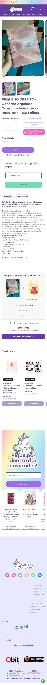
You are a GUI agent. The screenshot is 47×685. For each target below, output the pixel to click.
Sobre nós (37, 585)
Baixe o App (9, 14)
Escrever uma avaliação (23, 336)
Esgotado (23, 310)
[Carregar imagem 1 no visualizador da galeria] (9, 89)
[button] (2, 8)
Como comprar (36, 603)
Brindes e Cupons (37, 606)
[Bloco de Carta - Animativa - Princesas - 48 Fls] (30, 498)
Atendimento (37, 14)
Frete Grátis (35, 610)
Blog (18, 14)
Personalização (8, 138)
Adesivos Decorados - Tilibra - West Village (33, 385)
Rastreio (26, 14)
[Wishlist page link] (32, 8)
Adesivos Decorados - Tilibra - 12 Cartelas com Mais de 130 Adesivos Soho (11, 388)
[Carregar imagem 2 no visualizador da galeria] (23, 89)
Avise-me (23, 184)
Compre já (18, 150)
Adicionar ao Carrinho (11, 527)
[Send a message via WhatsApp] (43, 681)
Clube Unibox (39, 588)
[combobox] (34, 300)
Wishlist (33, 613)
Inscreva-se (23, 484)
